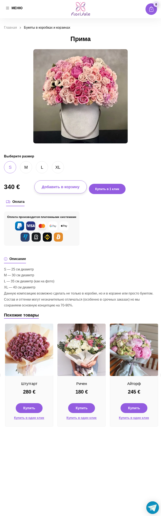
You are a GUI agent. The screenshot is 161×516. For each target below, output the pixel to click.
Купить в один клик (29, 417)
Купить (29, 408)
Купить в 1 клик (107, 189)
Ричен (81, 384)
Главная (10, 27)
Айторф (134, 384)
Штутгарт (29, 384)
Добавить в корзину (60, 187)
